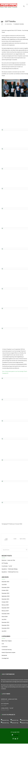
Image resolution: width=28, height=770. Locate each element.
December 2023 (5, 593)
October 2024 (5, 590)
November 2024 (5, 587)
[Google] (17, 738)
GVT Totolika (10, 21)
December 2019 (5, 607)
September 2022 (5, 596)
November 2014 (5, 628)
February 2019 (5, 610)
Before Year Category (7, 640)
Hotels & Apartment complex (8, 652)
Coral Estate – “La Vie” (7, 708)
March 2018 (4, 616)
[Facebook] (13, 738)
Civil (3, 643)
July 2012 (4, 631)
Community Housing (6, 649)
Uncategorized (5, 658)
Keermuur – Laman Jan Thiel (9, 699)
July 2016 (4, 619)
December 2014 (5, 625)
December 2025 (5, 581)
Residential (4, 655)
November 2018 (5, 613)
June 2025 (4, 584)
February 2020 (5, 604)
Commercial (4, 646)
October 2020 (5, 602)
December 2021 (5, 599)
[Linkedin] (15, 738)
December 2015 (5, 622)
